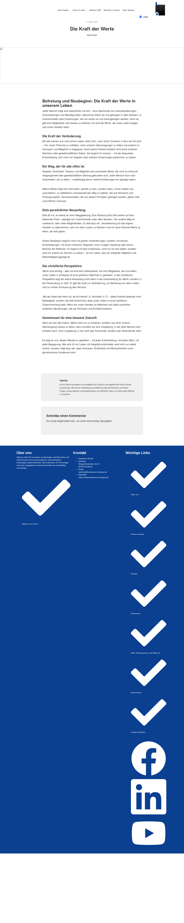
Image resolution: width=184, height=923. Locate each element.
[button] (64, 10)
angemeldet (63, 421)
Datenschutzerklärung (61, 893)
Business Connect (112, 10)
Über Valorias (128, 10)
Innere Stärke (92, 35)
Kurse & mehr (79, 10)
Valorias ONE (95, 10)
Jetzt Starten (63, 10)
